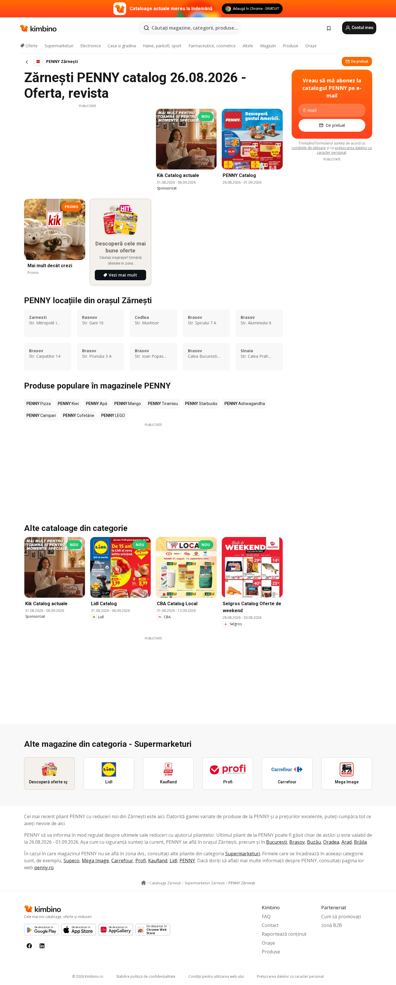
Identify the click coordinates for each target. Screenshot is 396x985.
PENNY (187, 860)
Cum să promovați (341, 916)
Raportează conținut (284, 934)
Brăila (360, 842)
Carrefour (122, 860)
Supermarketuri (59, 45)
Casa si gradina (122, 45)
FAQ (266, 916)
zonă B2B (331, 925)
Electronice (90, 45)
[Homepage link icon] (143, 883)
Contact (270, 925)
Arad (346, 842)
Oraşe (311, 45)
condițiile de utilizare (309, 147)
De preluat (359, 61)
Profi (140, 860)
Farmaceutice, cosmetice (212, 45)
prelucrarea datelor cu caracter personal (344, 150)
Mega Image (95, 860)
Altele (248, 45)
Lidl (173, 860)
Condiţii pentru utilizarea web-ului (216, 976)
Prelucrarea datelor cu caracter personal (290, 976)
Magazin (268, 45)
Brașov (297, 842)
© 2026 (87, 976)
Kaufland (157, 860)
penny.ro (44, 867)
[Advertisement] (87, 148)
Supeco (71, 860)
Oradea (331, 842)
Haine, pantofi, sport (162, 45)
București (276, 842)
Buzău (314, 842)
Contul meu (362, 27)
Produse (290, 45)
